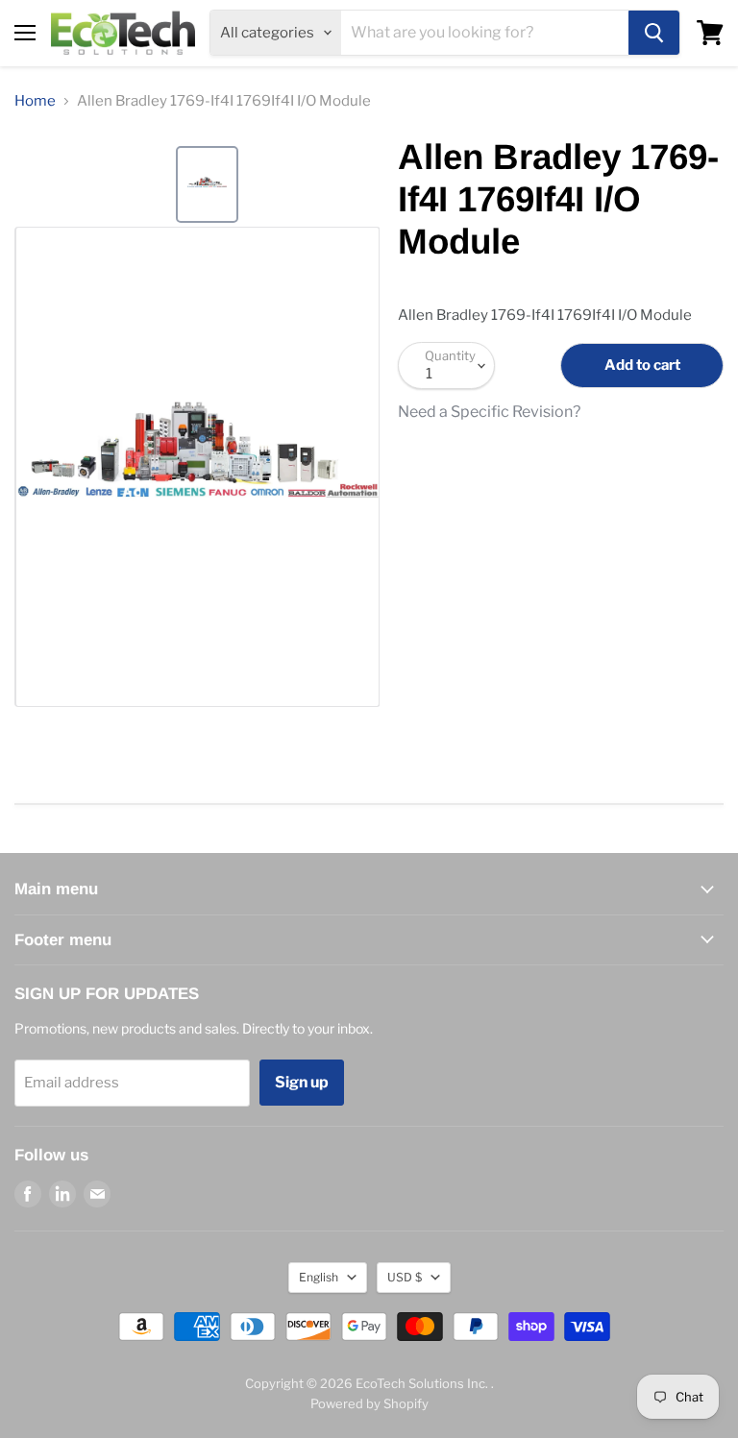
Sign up (302, 1082)
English (318, 1277)
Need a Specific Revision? (489, 412)
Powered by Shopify (369, 1403)
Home (35, 101)
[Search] (653, 33)
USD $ (404, 1277)
